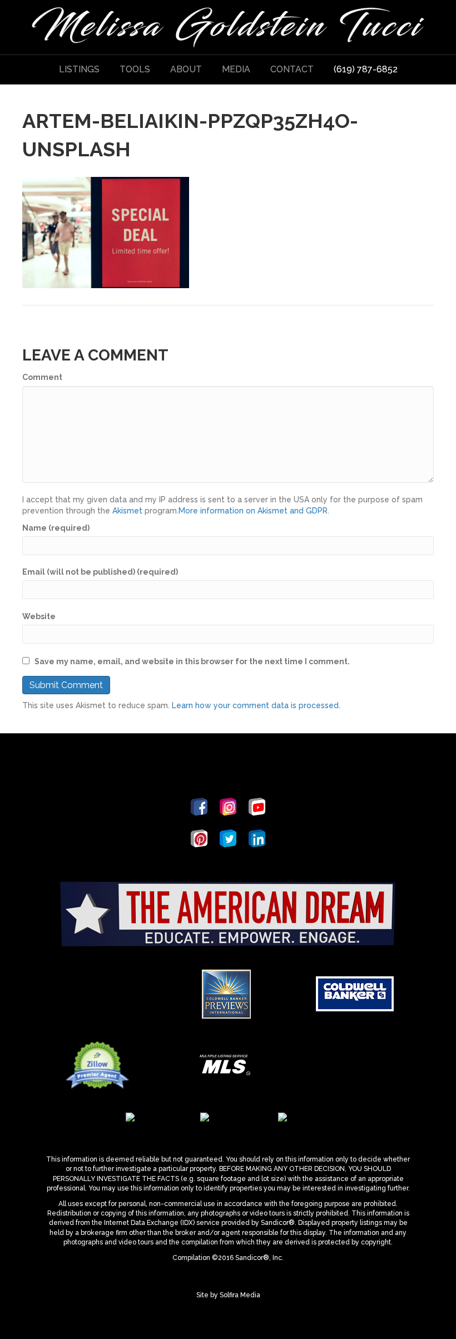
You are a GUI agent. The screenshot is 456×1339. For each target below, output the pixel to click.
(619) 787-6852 (366, 69)
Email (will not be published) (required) (100, 571)
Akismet (127, 510)
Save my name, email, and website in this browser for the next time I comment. (192, 661)
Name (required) (56, 527)
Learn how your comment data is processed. (256, 705)
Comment (42, 377)
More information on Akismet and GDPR (253, 510)
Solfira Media (240, 1295)
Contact (292, 69)
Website (39, 616)
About (186, 69)
